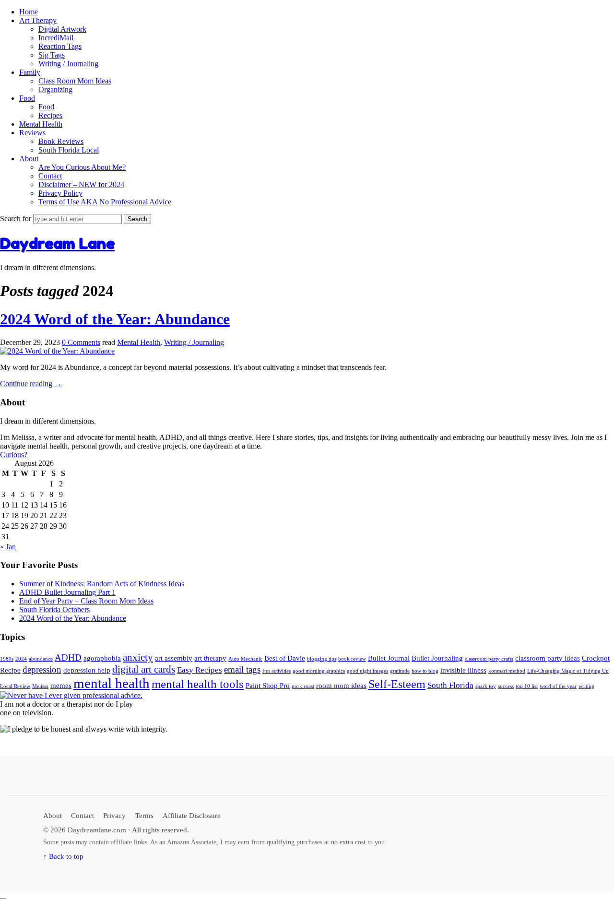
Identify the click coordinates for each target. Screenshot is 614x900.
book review (352, 659)
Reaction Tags (60, 46)
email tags (242, 669)
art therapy (210, 658)
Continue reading (31, 383)
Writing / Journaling (68, 63)
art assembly (173, 658)
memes (60, 685)
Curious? (13, 454)
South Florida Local (68, 150)
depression (42, 669)
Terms (144, 815)
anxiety (138, 657)
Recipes (50, 115)
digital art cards (143, 669)
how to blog (425, 671)
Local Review (15, 686)
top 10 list (527, 686)
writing (586, 686)
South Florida (450, 685)
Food (27, 98)
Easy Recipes (199, 670)
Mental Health (40, 124)
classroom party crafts (489, 659)
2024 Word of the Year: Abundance (115, 319)
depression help (86, 670)
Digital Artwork (62, 29)
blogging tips (321, 659)
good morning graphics (319, 671)
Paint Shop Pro (268, 685)
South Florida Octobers (54, 609)
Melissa (40, 686)
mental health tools (198, 683)
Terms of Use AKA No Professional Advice (104, 202)
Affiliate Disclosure (192, 815)
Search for (16, 218)
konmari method (506, 671)
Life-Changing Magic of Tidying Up (568, 671)
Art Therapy (38, 20)
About (28, 158)
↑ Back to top (63, 856)
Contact (50, 176)
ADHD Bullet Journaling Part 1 (67, 592)
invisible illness (463, 670)
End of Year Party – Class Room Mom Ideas (86, 601)
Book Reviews (60, 141)
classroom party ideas (547, 658)
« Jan (8, 547)
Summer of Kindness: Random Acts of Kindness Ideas (101, 584)
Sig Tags (51, 55)
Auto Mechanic (245, 659)
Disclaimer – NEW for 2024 (81, 184)
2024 (21, 659)
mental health (111, 683)
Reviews (32, 133)
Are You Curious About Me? (82, 167)
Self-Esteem (396, 684)
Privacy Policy (60, 193)
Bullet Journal (389, 658)
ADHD (68, 657)
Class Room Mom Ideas (74, 81)
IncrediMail (55, 38)
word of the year (558, 686)
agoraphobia (102, 658)
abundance (41, 659)
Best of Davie (284, 658)
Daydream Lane (57, 243)
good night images (367, 671)
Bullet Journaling (437, 658)
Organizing (55, 89)
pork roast (303, 686)
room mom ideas (341, 685)
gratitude (400, 671)
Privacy (114, 815)
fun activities (276, 671)
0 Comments (81, 342)
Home (28, 12)
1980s (6, 659)
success (506, 686)
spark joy (485, 686)
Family (29, 72)
